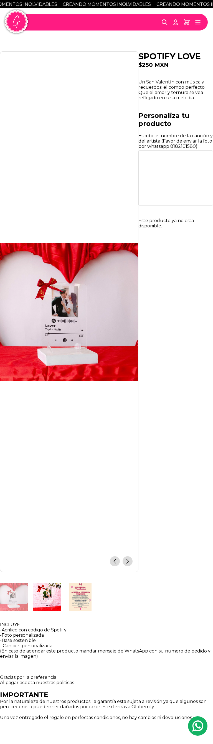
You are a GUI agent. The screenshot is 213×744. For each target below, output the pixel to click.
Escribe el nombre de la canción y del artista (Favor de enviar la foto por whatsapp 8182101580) (175, 141)
